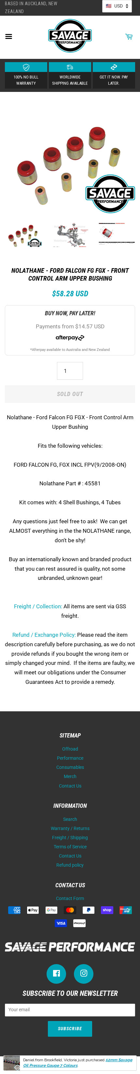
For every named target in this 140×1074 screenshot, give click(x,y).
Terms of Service (70, 847)
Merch (70, 776)
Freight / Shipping (70, 837)
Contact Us (70, 786)
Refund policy (70, 865)
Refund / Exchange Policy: (44, 635)
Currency (117, 6)
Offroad (70, 749)
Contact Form (70, 898)
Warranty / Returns (70, 828)
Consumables (70, 767)
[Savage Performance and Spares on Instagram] (83, 975)
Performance (70, 758)
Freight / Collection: (38, 606)
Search (70, 819)
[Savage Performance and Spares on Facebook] (56, 975)
